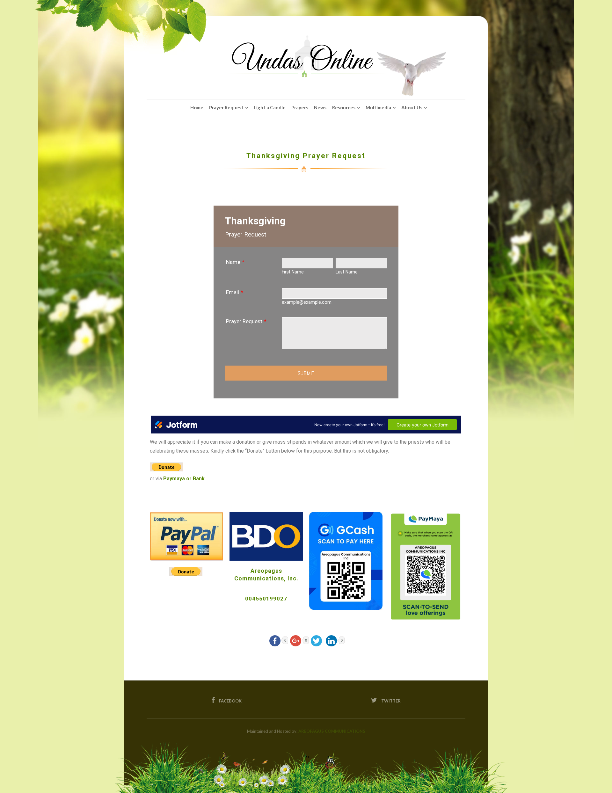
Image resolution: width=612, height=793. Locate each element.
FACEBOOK (230, 700)
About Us (411, 107)
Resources (343, 107)
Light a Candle (270, 107)
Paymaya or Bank (184, 479)
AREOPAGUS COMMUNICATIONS (331, 731)
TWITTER (390, 700)
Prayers (299, 107)
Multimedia (378, 107)
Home (196, 107)
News (320, 107)
